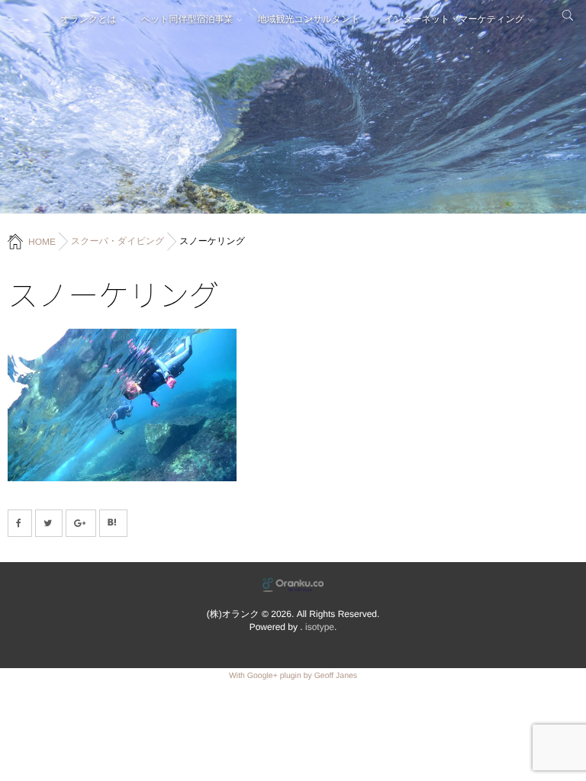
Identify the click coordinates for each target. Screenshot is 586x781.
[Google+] (81, 523)
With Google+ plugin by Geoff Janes (293, 675)
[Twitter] (49, 523)
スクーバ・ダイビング (117, 241)
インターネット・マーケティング (454, 19)
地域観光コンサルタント (309, 19)
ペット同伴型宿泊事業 (187, 19)
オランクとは (88, 19)
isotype (319, 627)
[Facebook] (20, 523)
